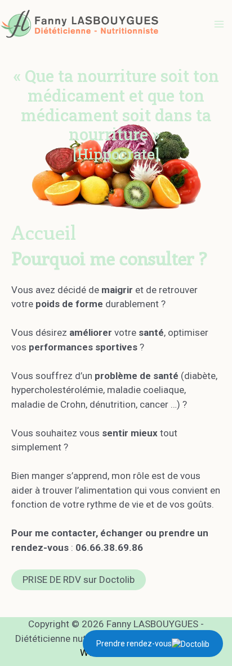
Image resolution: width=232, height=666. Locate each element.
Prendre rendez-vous (134, 643)
